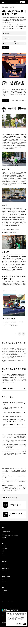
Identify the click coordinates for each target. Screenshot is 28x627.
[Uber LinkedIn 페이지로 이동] (2, 601)
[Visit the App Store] (15, 610)
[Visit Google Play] (6, 610)
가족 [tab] (10, 291)
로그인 (17, 2)
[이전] (19, 334)
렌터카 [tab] (14, 291)
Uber (3, 2)
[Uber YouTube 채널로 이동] (5, 601)
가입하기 (22, 2)
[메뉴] (26, 2)
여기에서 (18, 618)
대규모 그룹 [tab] (5, 291)
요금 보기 (5, 47)
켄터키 (6, 7)
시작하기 (5, 100)
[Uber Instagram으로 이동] (8, 601)
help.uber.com (10, 445)
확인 (24, 623)
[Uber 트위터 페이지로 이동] (11, 601)
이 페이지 (17, 481)
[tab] (18, 291)
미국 (3, 7)
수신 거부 (19, 623)
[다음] (23, 334)
